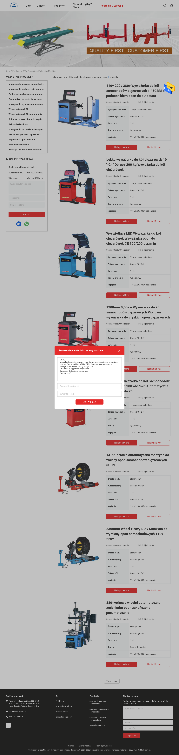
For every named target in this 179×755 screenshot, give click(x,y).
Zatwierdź (89, 402)
